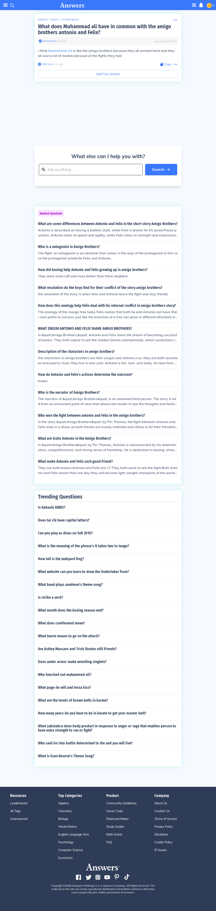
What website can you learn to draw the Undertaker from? (83, 571)
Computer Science (70, 850)
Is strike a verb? (50, 597)
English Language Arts (73, 834)
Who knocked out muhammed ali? (64, 674)
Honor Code (114, 811)
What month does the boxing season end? (71, 610)
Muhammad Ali (60, 51)
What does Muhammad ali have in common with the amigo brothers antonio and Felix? (104, 29)
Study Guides (115, 827)
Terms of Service (165, 819)
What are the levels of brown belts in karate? (73, 700)
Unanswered (18, 819)
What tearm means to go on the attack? (69, 636)
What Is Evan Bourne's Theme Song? (66, 756)
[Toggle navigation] (5, 5)
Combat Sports (70, 19)
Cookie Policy (163, 842)
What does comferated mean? (61, 623)
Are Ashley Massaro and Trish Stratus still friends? (77, 649)
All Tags (15, 811)
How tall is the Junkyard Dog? (61, 559)
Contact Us (162, 811)
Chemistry (65, 811)
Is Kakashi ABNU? (51, 507)
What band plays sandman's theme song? (70, 584)
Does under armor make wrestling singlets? (72, 661)
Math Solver (114, 834)
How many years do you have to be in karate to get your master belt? (92, 713)
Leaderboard (18, 803)
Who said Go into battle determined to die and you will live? (85, 743)
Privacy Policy (163, 827)
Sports (54, 19)
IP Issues (160, 850)
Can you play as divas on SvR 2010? (65, 533)
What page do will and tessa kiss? (64, 687)
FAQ (109, 842)
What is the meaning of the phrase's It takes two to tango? (83, 546)
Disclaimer (161, 834)
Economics (65, 858)
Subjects (43, 19)
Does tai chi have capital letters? (63, 520)
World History (67, 827)
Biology (63, 819)
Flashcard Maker (117, 819)
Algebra (63, 803)
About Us (160, 803)
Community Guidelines (121, 803)
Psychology (65, 842)
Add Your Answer (108, 74)
